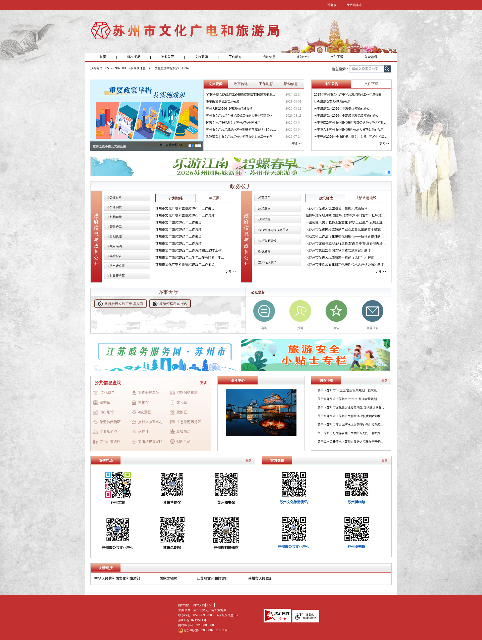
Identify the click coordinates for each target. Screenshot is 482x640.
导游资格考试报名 (173, 304)
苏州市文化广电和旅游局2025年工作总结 (185, 215)
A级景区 (144, 412)
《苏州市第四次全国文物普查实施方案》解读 (338, 250)
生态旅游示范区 (188, 422)
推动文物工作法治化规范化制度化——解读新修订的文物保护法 (346, 236)
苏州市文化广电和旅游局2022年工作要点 (185, 264)
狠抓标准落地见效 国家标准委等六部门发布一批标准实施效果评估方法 (346, 215)
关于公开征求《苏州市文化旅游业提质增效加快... (350, 416)
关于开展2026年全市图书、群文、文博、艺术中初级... (350, 136)
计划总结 (116, 236)
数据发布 (264, 251)
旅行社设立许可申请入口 (123, 304)
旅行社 (143, 432)
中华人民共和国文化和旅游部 (117, 578)
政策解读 (264, 208)
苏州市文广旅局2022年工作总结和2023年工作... (190, 250)
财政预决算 (117, 275)
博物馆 (143, 402)
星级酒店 (183, 432)
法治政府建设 (267, 241)
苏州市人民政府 (260, 578)
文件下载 (336, 57)
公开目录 (116, 197)
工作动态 (235, 57)
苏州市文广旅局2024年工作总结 (178, 229)
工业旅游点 (108, 432)
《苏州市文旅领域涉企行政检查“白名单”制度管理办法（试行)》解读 (346, 243)
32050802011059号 (213, 630)
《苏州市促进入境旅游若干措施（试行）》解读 (340, 257)
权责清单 (264, 197)
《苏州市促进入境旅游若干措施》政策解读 (337, 208)
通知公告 (303, 57)
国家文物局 (168, 578)
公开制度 (116, 207)
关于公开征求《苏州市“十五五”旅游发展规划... (348, 399)
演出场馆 (107, 412)
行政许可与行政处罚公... (274, 230)
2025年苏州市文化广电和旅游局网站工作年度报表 (347, 94)
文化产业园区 (110, 441)
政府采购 (116, 246)
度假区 (181, 412)
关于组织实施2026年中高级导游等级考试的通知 (346, 115)
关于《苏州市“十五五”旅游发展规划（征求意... (348, 390)
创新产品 (183, 441)
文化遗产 (108, 392)
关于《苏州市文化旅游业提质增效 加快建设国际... (351, 407)
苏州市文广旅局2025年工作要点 (178, 222)
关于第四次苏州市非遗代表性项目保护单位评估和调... (350, 122)
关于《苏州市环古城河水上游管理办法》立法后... (350, 424)
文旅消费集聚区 (150, 441)
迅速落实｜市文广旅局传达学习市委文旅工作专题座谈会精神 (242, 136)
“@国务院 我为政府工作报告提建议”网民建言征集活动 (242, 94)
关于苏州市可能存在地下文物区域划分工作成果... (350, 433)
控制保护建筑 (187, 392)
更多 (203, 383)
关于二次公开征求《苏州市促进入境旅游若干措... (350, 441)
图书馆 (105, 402)
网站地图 (184, 605)
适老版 (331, 5)
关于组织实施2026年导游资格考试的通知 (341, 108)
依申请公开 (117, 266)
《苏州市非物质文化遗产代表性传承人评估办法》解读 (345, 264)
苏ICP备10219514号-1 (193, 620)
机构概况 (133, 57)
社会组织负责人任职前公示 (332, 101)
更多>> (297, 143)
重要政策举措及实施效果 (222, 101)
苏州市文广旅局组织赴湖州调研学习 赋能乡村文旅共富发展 (242, 129)
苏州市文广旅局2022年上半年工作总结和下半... (189, 257)
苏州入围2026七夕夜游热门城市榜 (229, 108)
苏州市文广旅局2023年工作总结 (178, 243)
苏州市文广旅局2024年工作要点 (178, 236)
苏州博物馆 (356, 502)
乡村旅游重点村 (150, 422)
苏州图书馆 (356, 546)
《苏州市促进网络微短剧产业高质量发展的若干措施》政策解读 (346, 229)
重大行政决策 (267, 262)
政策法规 (264, 219)
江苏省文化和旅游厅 (212, 578)
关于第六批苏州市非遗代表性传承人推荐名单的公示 (348, 129)
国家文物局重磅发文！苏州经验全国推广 (233, 122)
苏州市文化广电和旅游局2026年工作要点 (185, 208)
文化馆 (181, 402)
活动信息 (269, 57)
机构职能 (116, 217)
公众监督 (370, 57)
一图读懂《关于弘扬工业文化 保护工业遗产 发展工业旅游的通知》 (346, 222)
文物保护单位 (148, 392)
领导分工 (116, 226)
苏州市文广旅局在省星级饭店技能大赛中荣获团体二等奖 (242, 115)
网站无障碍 (354, 5)
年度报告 (116, 256)
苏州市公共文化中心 (294, 546)
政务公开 (167, 57)
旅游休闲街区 (110, 422)
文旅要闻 (201, 57)
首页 (103, 57)
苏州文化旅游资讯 (294, 502)
